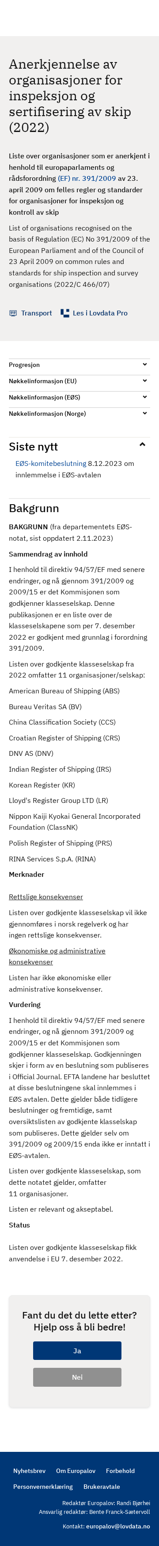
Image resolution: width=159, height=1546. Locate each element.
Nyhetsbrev (29, 1471)
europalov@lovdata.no (118, 1526)
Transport (36, 312)
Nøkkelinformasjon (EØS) (44, 397)
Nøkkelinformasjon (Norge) (47, 414)
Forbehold (120, 1471)
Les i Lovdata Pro (100, 312)
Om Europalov (75, 1471)
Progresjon (24, 365)
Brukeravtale (101, 1487)
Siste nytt (33, 446)
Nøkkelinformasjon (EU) (43, 381)
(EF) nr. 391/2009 (87, 178)
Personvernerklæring (43, 1487)
